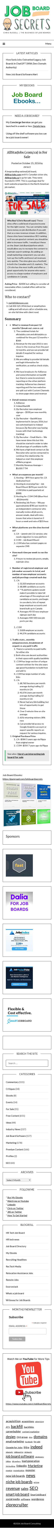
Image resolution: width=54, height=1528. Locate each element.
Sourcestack (12, 1286)
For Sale (10, 1109)
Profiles (10, 1156)
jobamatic (9, 1452)
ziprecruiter (17, 1504)
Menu (48, 43)
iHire (26, 1447)
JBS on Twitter (14, 1212)
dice (30, 1437)
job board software (20, 1456)
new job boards (15, 1476)
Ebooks (9, 1095)
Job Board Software (16, 1136)
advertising (39, 1422)
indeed (36, 1446)
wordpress (37, 1499)
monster (30, 1470)
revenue (13, 1488)
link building (10, 1466)
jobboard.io (18, 1452)
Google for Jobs (14, 1447)
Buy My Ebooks (15, 1197)
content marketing (30, 1432)
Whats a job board (15, 1293)
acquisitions (28, 1421)
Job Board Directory (16, 1246)
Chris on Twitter (15, 1208)
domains (40, 1436)
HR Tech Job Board (15, 1232)
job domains (39, 1457)
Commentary (12, 1082)
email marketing (15, 1441)
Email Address (18, 1326)
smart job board (17, 1494)
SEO (8, 1163)
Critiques (10, 1089)
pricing (36, 1482)
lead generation (31, 1461)
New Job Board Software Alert (22, 74)
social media (13, 1499)
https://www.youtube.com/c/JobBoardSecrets (28, 1403)
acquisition (13, 1421)
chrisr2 (27, 167)
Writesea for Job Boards (18, 1300)
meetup (9, 1470)
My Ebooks (11, 1253)
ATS (8, 1427)
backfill (17, 1426)
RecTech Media (13, 1266)
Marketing (11, 1142)
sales (24, 1488)
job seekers (16, 1461)
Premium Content (14, 1149)
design (10, 1437)
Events (9, 1102)
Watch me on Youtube (18, 1201)
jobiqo (8, 1461)
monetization (18, 1470)
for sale (37, 1441)
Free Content (12, 1115)
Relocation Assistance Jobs (19, 1273)
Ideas (8, 1122)
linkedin (21, 1465)
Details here (39, 126)
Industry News (13, 1129)
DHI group (22, 1437)
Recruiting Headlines (16, 1259)
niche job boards (19, 1481)
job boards (28, 1452)
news (30, 1475)
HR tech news (12, 1239)
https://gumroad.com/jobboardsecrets (23, 778)
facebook (29, 1442)
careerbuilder (13, 1431)
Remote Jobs (12, 1279)
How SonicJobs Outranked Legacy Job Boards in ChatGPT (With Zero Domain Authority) (26, 63)
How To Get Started (17, 1215)
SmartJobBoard (38, 1494)
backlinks (29, 1426)
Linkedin (11, 1204)
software (25, 1499)
